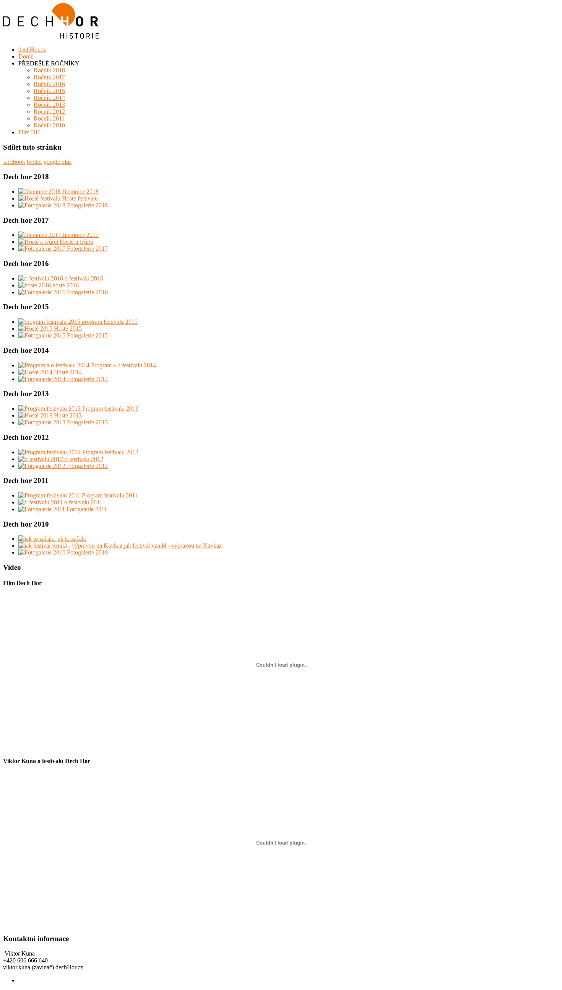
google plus (57, 161)
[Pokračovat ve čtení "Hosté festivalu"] (40, 198)
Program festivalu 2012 (110, 452)
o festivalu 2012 (84, 459)
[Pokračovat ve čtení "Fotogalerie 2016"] (42, 292)
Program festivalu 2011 (110, 495)
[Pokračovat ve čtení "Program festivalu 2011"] (50, 495)
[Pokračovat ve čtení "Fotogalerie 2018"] (42, 205)
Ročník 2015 (49, 91)
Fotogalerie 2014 (87, 379)
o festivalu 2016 (84, 278)
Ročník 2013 (49, 104)
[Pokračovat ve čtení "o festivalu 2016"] (41, 278)
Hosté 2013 (68, 415)
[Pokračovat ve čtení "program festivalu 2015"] (50, 321)
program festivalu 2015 (110, 321)
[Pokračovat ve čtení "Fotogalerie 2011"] (42, 509)
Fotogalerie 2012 (87, 466)
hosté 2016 (65, 285)
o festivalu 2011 (83, 502)
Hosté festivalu (80, 198)
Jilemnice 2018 (80, 191)
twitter (34, 161)
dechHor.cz (32, 49)
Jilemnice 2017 (80, 235)
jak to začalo (71, 538)
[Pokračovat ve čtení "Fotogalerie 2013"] (42, 422)
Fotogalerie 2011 (87, 509)
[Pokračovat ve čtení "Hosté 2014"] (36, 372)
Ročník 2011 (49, 118)
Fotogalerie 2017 (87, 248)
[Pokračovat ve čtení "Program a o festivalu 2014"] (54, 365)
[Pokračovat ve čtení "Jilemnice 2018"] (40, 191)
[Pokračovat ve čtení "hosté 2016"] (35, 285)
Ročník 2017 (49, 77)
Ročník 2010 (49, 125)
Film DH (29, 132)
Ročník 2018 (49, 70)
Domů (26, 56)
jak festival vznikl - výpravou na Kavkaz (173, 545)
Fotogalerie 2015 (87, 335)
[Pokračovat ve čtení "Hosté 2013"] (36, 415)
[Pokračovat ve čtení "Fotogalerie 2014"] (42, 379)
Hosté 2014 (68, 372)
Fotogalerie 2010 (87, 552)
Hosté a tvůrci (76, 241)
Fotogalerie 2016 (87, 292)
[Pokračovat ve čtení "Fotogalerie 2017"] (42, 248)
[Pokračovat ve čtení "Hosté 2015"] (36, 328)
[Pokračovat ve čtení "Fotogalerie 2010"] (42, 552)
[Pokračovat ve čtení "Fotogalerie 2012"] (42, 466)
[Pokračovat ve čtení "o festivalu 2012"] (41, 459)
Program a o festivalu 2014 (123, 365)
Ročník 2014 (49, 98)
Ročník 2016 (49, 84)
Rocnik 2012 (49, 111)
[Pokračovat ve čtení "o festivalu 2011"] (41, 502)
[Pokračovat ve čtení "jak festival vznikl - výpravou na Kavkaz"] (71, 545)
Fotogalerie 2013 (87, 422)
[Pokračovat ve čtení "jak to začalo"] (37, 538)
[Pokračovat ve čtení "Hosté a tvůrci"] (39, 241)
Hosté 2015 (68, 328)
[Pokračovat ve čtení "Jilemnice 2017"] (40, 235)
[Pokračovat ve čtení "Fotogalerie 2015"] (42, 335)
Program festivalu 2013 (110, 408)
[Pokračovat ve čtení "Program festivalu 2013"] (50, 408)
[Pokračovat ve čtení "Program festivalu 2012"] (50, 452)
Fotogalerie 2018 (87, 205)
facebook (14, 161)
